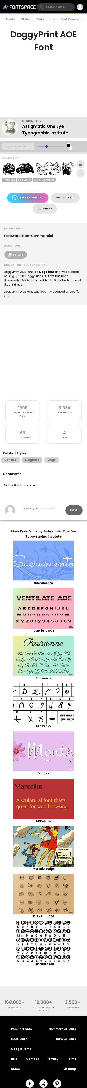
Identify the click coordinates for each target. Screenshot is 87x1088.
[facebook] (30, 1083)
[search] (56, 7)
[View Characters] (80, 164)
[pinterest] (57, 1083)
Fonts (10, 19)
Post (74, 510)
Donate (18, 254)
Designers (72, 1007)
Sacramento (43, 583)
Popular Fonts (21, 1029)
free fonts (14, 1007)
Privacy (52, 1059)
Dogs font (46, 272)
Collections (45, 19)
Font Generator (72, 19)
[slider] (46, 146)
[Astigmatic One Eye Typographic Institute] (12, 127)
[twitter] (43, 1083)
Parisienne (43, 678)
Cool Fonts (19, 1039)
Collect (68, 197)
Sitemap (69, 1069)
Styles (25, 19)
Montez (43, 773)
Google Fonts (21, 1049)
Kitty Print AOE (43, 916)
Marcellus (43, 821)
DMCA (15, 1069)
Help (14, 1059)
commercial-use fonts (43, 1009)
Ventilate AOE (43, 631)
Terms (71, 1059)
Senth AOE (43, 726)
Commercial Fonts (62, 1029)
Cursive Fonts (66, 1039)
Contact (32, 1059)
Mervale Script (43, 869)
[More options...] (80, 173)
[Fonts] (19, 7)
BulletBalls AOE (44, 964)
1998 (23, 408)
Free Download (32, 197)
